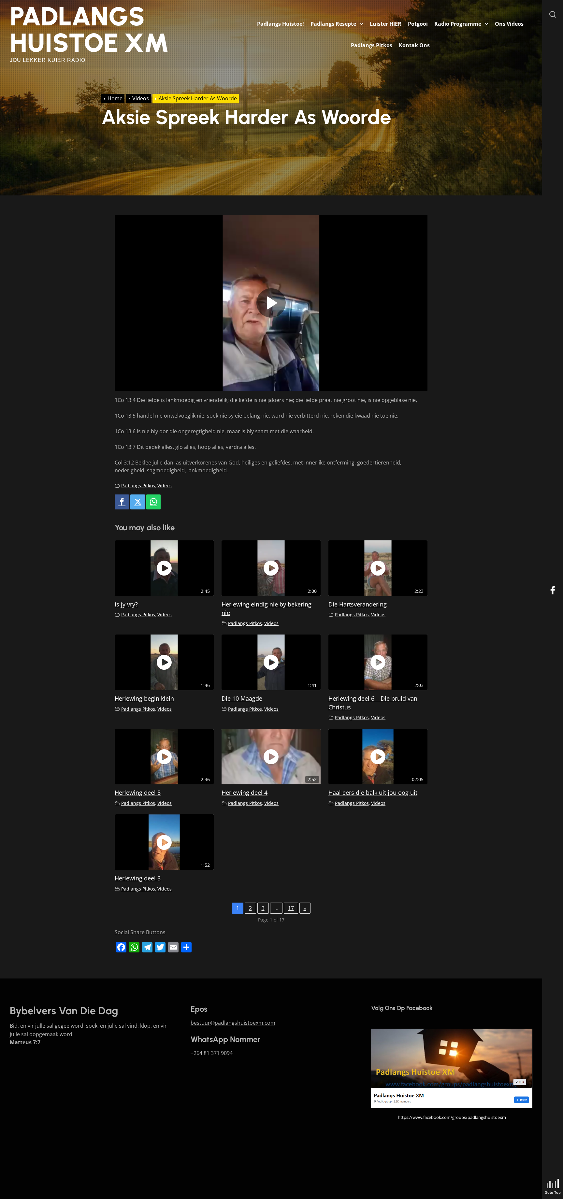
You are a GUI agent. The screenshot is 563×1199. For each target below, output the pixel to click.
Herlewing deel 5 (138, 792)
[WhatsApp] (153, 502)
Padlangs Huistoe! (280, 23)
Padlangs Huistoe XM (89, 29)
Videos (164, 485)
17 (291, 908)
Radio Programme (457, 23)
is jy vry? (126, 604)
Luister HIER (385, 23)
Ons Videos (509, 23)
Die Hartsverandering (357, 604)
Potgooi (418, 23)
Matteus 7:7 (25, 1042)
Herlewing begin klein (144, 698)
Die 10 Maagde (242, 698)
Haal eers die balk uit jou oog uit (372, 792)
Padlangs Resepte (333, 23)
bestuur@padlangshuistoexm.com (233, 1022)
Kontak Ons (414, 45)
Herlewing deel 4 (244, 792)
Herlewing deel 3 (138, 878)
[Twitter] (137, 502)
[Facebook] (122, 502)
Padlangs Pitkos (371, 45)
